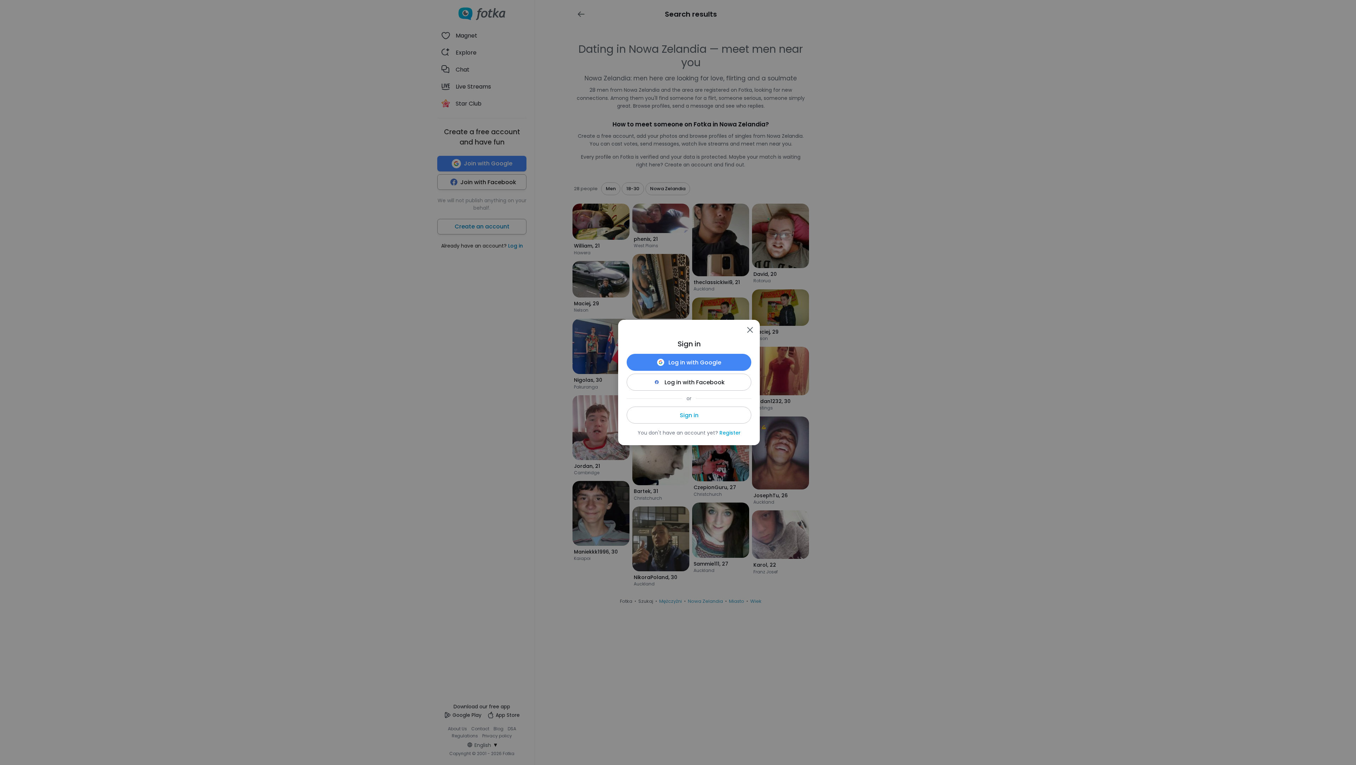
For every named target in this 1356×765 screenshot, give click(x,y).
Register (730, 432)
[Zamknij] (750, 330)
